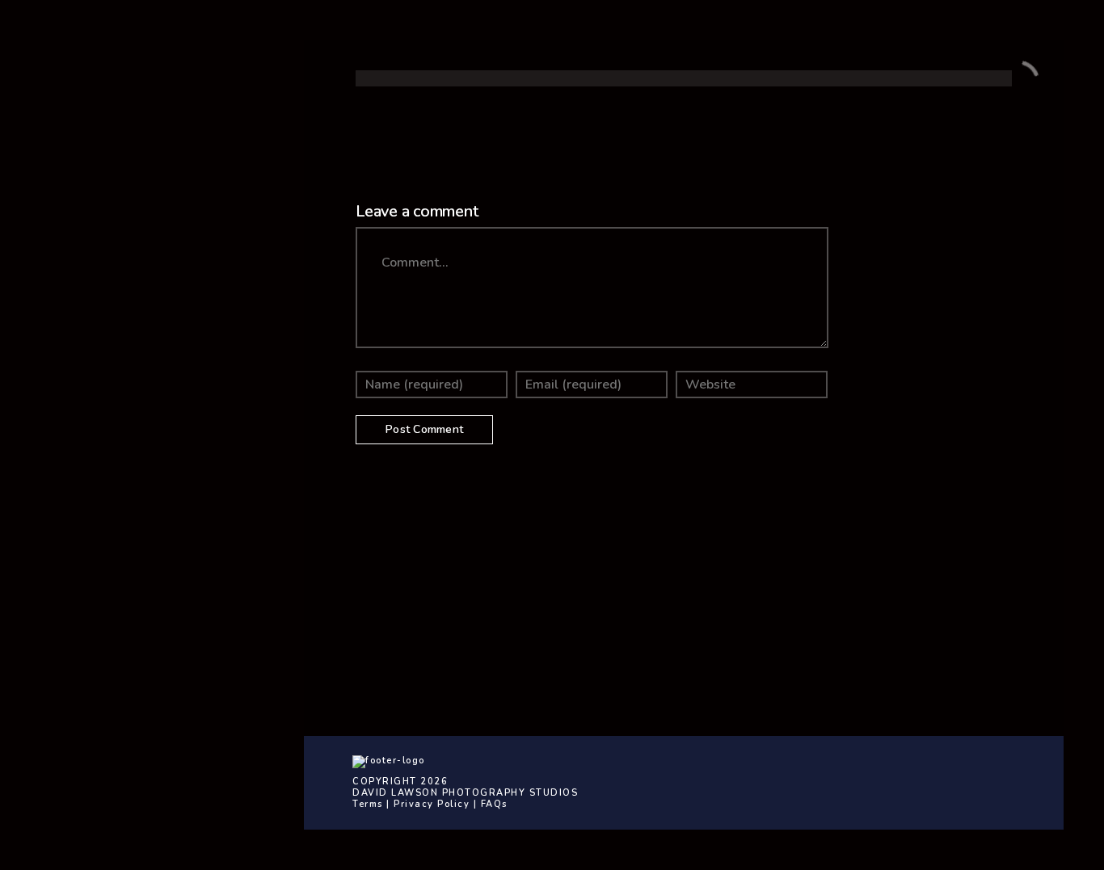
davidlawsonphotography (795, 625)
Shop (85, 127)
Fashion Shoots (115, 366)
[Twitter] (162, 447)
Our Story (99, 186)
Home (87, 97)
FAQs (494, 804)
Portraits (96, 306)
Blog (83, 216)
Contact (93, 157)
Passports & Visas (125, 336)
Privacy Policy (432, 804)
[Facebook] (137, 447)
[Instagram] (186, 447)
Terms (367, 804)
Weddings (100, 276)
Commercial (105, 246)
